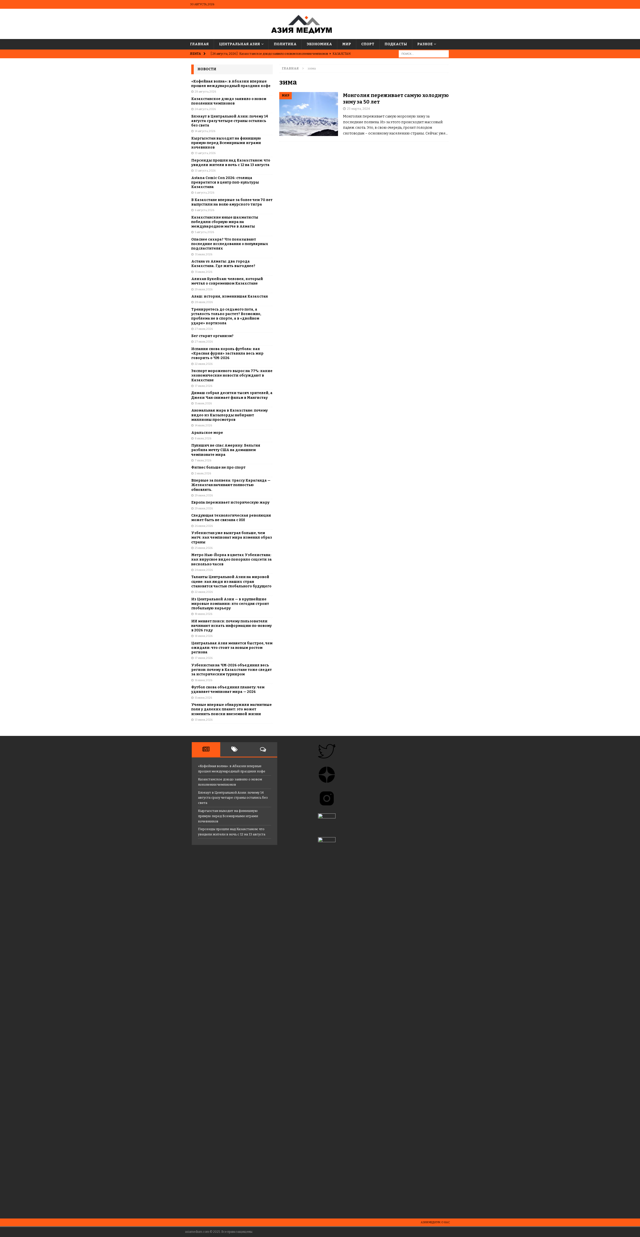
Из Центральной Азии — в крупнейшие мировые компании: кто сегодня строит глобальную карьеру (230, 603)
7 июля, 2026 (203, 460)
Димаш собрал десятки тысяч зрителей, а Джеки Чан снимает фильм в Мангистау (231, 395)
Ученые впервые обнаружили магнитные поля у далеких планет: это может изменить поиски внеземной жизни (231, 709)
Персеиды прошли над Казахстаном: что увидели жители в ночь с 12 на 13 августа (230, 162)
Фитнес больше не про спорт (218, 467)
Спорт (367, 44)
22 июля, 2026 (203, 364)
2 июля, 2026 (203, 473)
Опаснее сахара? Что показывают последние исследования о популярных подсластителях (229, 244)
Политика (285, 44)
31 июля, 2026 (203, 254)
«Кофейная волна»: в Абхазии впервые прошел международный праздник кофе (230, 83)
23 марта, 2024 (358, 109)
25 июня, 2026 (203, 548)
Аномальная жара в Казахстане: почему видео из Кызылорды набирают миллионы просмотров (229, 415)
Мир (346, 44)
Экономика (319, 44)
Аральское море (207, 433)
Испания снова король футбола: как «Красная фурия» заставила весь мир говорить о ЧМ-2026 (227, 353)
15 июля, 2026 (203, 403)
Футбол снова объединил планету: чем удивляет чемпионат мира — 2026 (227, 689)
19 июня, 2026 (203, 614)
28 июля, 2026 (204, 302)
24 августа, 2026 (205, 109)
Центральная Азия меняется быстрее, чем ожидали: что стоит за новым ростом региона (231, 647)
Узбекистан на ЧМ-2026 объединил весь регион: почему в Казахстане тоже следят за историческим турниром (231, 669)
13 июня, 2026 (203, 719)
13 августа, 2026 (205, 153)
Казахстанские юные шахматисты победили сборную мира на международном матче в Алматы (224, 222)
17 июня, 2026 (203, 658)
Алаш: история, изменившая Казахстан (229, 296)
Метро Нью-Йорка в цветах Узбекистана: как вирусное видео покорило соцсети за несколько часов (231, 559)
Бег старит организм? (212, 336)
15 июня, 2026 (203, 697)
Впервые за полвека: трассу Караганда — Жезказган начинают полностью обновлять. (230, 485)
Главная (199, 44)
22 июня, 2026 (204, 592)
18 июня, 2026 (203, 636)
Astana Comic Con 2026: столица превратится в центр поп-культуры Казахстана (225, 182)
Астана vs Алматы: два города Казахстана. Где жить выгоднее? (223, 263)
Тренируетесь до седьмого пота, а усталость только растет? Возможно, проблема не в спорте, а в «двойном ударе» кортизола (226, 316)
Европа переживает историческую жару (230, 502)
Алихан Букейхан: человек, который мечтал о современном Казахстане (227, 281)
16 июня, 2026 (203, 680)
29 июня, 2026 (204, 495)
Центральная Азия (239, 44)
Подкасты (395, 44)
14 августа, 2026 (205, 131)
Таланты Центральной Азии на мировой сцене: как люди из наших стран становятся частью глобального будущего (231, 581)
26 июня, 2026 (204, 526)
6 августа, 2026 (204, 192)
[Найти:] (424, 54)
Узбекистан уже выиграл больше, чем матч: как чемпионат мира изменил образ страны (231, 537)
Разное (424, 44)
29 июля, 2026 (203, 289)
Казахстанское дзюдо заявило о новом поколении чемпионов (228, 101)
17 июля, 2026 (203, 386)
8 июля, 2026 (203, 438)
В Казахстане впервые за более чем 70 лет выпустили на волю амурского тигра (231, 202)
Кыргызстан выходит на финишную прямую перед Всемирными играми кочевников (226, 143)
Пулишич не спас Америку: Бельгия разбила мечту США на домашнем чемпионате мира (225, 450)
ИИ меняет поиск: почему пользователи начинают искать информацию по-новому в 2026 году (231, 625)
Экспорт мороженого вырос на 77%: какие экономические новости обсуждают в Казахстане (231, 375)
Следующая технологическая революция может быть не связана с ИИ (231, 517)
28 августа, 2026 (205, 91)
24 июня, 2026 (204, 570)
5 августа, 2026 (204, 232)
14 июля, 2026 (203, 425)
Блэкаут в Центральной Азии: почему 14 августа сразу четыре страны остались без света (229, 121)
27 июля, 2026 (204, 329)
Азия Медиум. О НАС (435, 1222)
